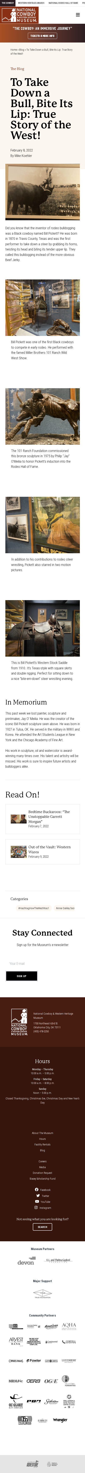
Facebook (45, 1189)
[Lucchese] (69, 1361)
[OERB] (34, 1381)
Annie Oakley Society (66, 908)
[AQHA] (69, 1326)
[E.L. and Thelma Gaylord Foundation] (58, 1260)
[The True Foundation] (42, 1294)
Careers (43, 1161)
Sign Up (22, 976)
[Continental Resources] (51, 1342)
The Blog (17, 69)
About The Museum (42, 1133)
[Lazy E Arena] (51, 1361)
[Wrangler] (60, 1420)
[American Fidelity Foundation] (34, 1326)
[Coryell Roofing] (69, 1342)
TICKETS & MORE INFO (42, 35)
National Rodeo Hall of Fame (63, 3)
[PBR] (34, 1401)
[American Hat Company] (51, 1326)
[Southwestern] (51, 1401)
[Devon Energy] (26, 1261)
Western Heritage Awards (31, 3)
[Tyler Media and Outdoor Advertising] (25, 1420)
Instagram (45, 1207)
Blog (21, 49)
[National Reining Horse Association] (16, 1381)
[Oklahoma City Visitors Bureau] (42, 1421)
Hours (42, 1138)
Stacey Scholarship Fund (42, 1178)
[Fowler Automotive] (34, 1361)
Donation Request (42, 1172)
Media (42, 1167)
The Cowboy (8, 3)
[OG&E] (51, 1381)
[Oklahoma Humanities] (69, 1381)
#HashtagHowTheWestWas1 (33, 908)
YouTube (45, 1201)
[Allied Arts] (16, 1326)
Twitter (45, 1196)
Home (14, 49)
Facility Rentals (42, 1144)
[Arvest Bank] (16, 1342)
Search (42, 1227)
